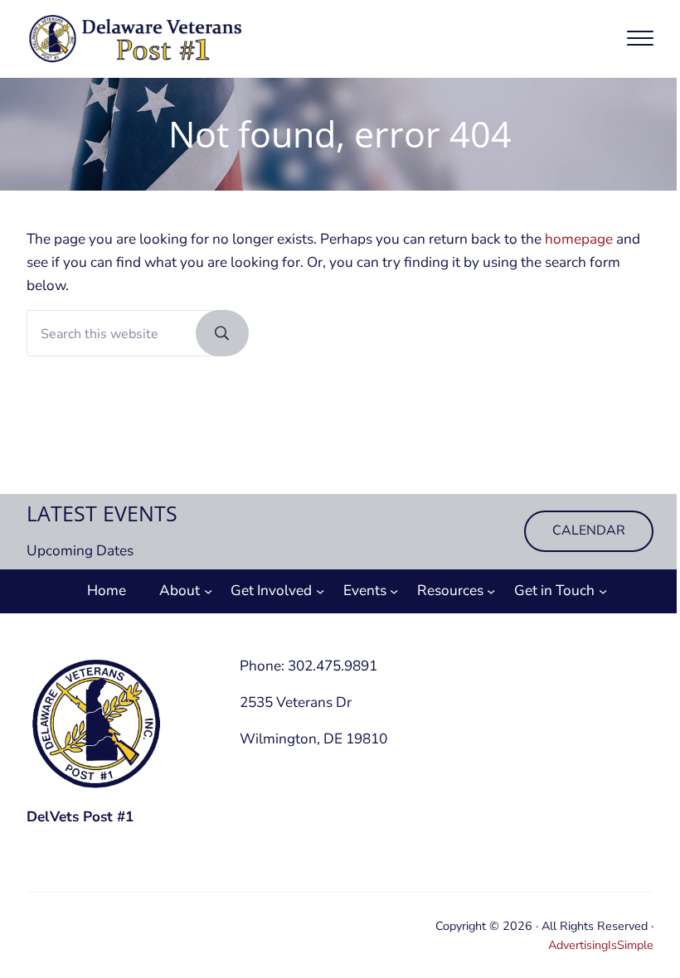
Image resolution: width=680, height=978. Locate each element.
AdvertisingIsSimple (600, 945)
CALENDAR (588, 530)
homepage (579, 239)
